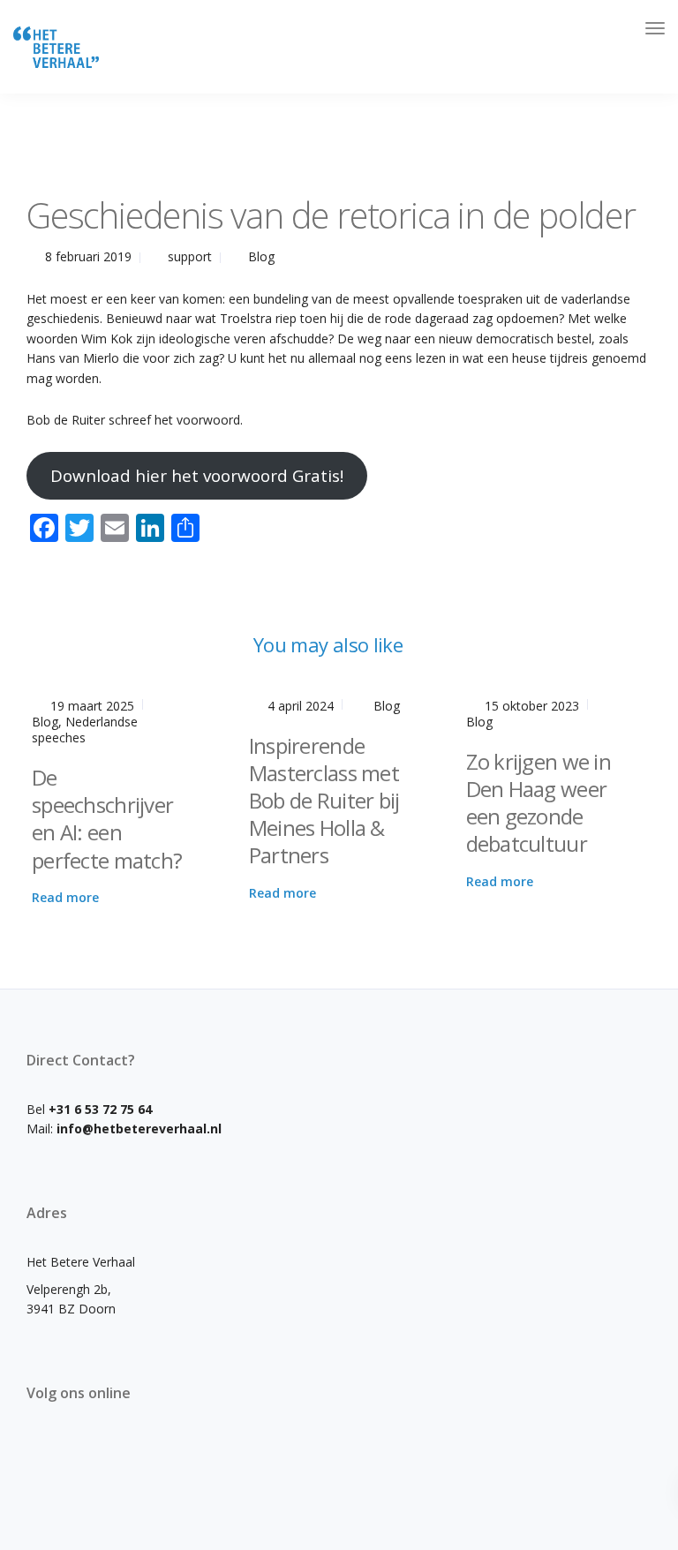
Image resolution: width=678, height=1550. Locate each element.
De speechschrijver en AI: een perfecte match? (107, 819)
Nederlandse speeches (85, 729)
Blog (261, 256)
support (190, 256)
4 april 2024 (300, 705)
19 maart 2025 (92, 705)
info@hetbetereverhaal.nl (139, 1128)
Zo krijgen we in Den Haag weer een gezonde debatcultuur (538, 803)
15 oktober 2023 (532, 705)
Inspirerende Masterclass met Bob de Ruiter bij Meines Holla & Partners (324, 800)
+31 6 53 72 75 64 (100, 1109)
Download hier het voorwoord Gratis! (196, 475)
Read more (65, 897)
